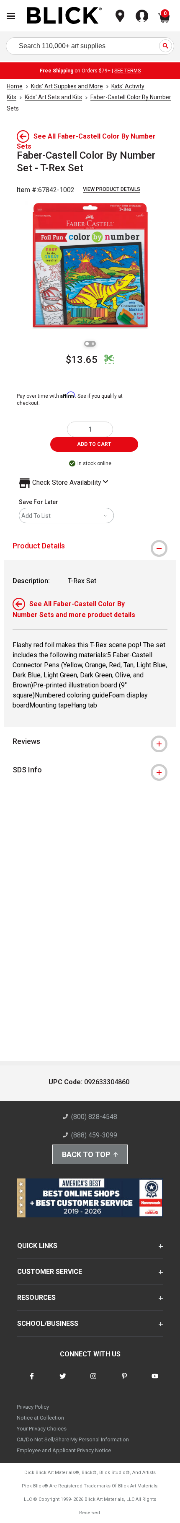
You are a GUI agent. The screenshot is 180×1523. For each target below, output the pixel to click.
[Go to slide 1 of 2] (87, 344)
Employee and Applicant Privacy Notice (64, 1450)
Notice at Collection (40, 1418)
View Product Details (111, 189)
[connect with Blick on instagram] (93, 1381)
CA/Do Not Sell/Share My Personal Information (73, 1439)
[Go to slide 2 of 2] (93, 344)
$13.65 (82, 359)
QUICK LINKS (37, 1246)
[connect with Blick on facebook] (31, 1381)
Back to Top (86, 1154)
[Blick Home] (64, 16)
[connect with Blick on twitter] (62, 1381)
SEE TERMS (127, 71)
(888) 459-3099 (94, 1135)
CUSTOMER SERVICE (49, 1272)
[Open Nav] (11, 16)
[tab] (90, 546)
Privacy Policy (33, 1407)
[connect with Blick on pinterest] (124, 1381)
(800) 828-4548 (94, 1117)
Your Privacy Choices (42, 1428)
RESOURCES (36, 1298)
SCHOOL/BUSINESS (47, 1323)
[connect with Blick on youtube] (155, 1381)
